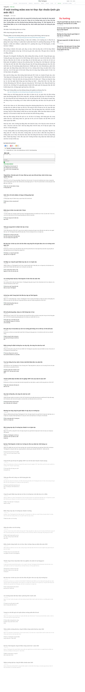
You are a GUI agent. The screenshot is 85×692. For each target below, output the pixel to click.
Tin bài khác (8, 164)
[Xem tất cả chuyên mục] (75, 3)
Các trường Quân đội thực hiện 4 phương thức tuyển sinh (20, 595)
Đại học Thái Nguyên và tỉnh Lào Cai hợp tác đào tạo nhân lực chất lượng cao (25, 444)
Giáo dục (59, 3)
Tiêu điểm (15, 3)
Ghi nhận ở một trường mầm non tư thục (14, 29)
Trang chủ (6, 6)
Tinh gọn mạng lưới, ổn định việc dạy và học (16, 227)
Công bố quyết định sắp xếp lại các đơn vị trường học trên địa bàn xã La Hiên (25, 494)
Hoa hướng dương (33, 150)
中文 (71, 1)
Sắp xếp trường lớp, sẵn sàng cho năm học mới (17, 394)
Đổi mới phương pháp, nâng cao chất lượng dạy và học (19, 312)
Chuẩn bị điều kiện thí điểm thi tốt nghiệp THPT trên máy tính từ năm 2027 (25, 378)
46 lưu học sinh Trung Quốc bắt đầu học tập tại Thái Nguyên (20, 295)
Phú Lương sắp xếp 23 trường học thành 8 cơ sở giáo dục (20, 427)
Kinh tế (42, 3)
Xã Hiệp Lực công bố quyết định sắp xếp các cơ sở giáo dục (20, 262)
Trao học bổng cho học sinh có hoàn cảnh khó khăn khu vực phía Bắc (23, 362)
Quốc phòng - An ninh (67, 3)
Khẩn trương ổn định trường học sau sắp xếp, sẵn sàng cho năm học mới (24, 345)
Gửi (4, 162)
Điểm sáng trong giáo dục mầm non (13, 32)
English (68, 1)
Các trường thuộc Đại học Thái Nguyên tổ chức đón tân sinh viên (22, 278)
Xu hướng (64, 18)
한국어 (74, 1)
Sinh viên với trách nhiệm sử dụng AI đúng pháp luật (19, 195)
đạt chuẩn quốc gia (21, 150)
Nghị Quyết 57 (37, 3)
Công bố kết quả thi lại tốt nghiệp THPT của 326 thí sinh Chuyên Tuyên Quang (25, 460)
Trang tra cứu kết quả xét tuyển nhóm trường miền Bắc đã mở (21, 612)
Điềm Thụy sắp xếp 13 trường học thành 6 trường (18, 511)
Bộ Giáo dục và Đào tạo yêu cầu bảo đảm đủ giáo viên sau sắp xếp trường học (25, 577)
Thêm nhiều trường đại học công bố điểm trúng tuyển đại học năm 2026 (24, 629)
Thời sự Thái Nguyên (23, 3)
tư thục (15, 150)
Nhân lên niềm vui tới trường (12, 527)
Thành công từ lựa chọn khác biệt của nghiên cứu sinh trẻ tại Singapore (24, 561)
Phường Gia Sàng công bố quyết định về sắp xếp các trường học (21, 410)
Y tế (55, 3)
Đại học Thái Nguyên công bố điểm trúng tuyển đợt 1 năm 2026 (21, 645)
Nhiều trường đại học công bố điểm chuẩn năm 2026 (18, 662)
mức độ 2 (27, 150)
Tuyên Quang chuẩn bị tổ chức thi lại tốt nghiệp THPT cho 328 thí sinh (23, 679)
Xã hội (51, 3)
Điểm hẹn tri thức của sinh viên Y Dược (15, 210)
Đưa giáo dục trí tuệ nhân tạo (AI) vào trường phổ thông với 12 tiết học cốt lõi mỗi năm (28, 328)
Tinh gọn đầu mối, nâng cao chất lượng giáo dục (17, 477)
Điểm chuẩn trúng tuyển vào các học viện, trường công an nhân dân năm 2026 (25, 544)
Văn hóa (47, 3)
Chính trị (30, 3)
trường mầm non (9, 150)
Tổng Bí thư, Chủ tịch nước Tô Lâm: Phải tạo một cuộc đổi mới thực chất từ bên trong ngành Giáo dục (68, 47)
